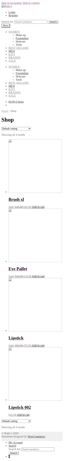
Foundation (22, 38)
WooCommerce (36, 436)
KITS (12, 54)
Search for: (7, 21)
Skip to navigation (11, 2)
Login (12, 12)
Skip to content (31, 2)
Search (12, 445)
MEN (12, 51)
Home (4, 111)
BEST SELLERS (19, 47)
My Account (16, 442)
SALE (12, 60)
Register (13, 15)
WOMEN (14, 31)
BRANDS (14, 57)
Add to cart (38, 206)
